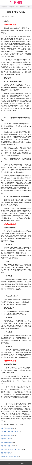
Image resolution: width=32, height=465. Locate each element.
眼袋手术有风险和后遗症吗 (9, 432)
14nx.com (19, 463)
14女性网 (11, 7)
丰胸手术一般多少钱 (7, 446)
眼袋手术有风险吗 (6, 428)
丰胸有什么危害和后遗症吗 (9, 456)
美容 (17, 7)
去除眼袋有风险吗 (6, 435)
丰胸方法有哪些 (6, 439)
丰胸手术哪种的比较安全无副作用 (11, 449)
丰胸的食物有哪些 (6, 442)
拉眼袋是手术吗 (6, 453)
